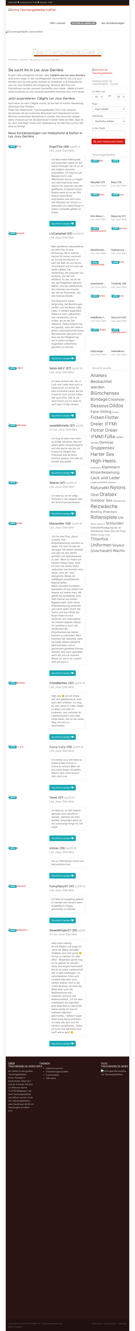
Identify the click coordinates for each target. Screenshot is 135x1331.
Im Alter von (98, 91)
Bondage (99, 399)
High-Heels (103, 461)
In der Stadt (98, 128)
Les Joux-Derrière (61, 150)
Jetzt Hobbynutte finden (109, 141)
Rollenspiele (104, 517)
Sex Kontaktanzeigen (112, 23)
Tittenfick (99, 539)
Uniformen (101, 544)
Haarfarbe (97, 115)
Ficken (97, 417)
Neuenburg (35, 59)
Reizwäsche (104, 506)
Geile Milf (12, 2)
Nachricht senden (61, 223)
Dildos (116, 405)
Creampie (116, 399)
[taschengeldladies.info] (32, 13)
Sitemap (122, 1323)
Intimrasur (96, 467)
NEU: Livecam (58, 23)
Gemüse (106, 442)
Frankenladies (52, 1075)
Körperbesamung (105, 472)
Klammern (111, 467)
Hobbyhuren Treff (28, 2)
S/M (120, 517)
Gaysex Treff (46, 2)
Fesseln (115, 412)
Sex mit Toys (118, 531)
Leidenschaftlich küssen (103, 482)
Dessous (100, 405)
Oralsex (108, 494)
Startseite (12, 59)
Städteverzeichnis (54, 1068)
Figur (95, 103)
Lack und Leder (105, 477)
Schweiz (23, 59)
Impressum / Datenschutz (104, 1323)
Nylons (118, 487)
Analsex (99, 375)
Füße (110, 436)
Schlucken (114, 523)
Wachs (119, 550)
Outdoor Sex (101, 500)
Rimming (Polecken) (104, 511)
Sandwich (101, 524)
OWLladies (51, 1078)
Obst (95, 495)
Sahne (93, 524)
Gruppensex (102, 447)
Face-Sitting (101, 411)
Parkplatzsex (119, 501)
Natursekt (100, 487)
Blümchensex (105, 393)
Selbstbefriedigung (102, 527)
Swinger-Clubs (103, 535)
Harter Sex (102, 454)
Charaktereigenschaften (57, 1071)
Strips (94, 534)
